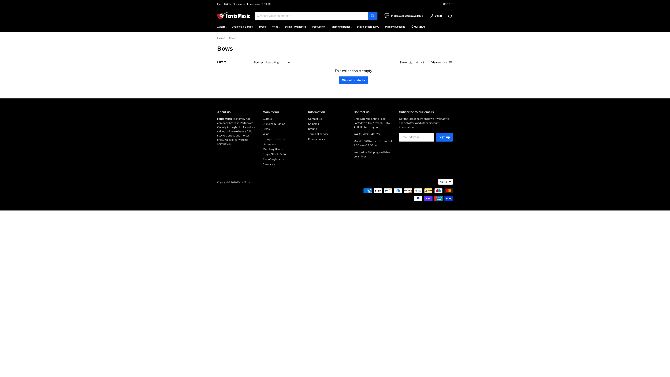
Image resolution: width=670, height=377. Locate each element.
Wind (275, 26)
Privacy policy (316, 139)
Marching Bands (341, 26)
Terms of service (318, 134)
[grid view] (445, 62)
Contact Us (315, 118)
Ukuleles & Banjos (242, 26)
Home (221, 38)
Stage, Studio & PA (368, 26)
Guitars (221, 26)
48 (422, 62)
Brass (262, 26)
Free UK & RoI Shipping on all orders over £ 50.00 (244, 4)
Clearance (418, 26)
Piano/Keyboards (395, 26)
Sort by (258, 62)
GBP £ (446, 4)
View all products (353, 80)
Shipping (313, 123)
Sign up (444, 137)
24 (411, 62)
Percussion (319, 26)
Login (438, 15)
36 (416, 62)
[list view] (450, 62)
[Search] (372, 16)
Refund (312, 129)
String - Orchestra (295, 26)
